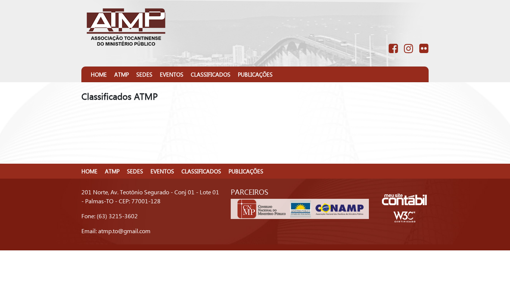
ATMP (121, 74)
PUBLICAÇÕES (255, 74)
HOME (99, 74)
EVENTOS (171, 74)
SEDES (144, 74)
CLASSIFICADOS (210, 74)
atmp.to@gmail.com (124, 231)
